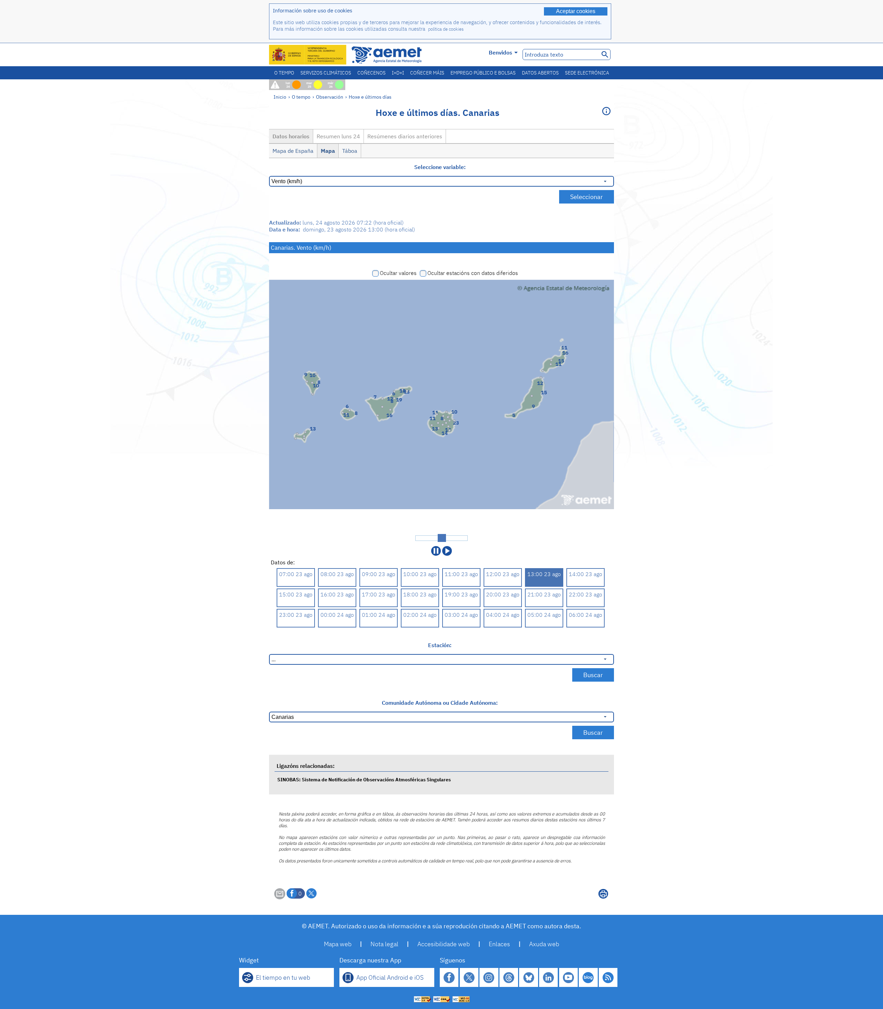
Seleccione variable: (440, 167)
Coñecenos (371, 73)
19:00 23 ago (461, 594)
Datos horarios (290, 136)
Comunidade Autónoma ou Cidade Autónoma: (440, 702)
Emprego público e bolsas (483, 73)
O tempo (284, 73)
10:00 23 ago (420, 574)
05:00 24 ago (544, 614)
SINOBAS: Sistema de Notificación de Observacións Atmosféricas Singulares (364, 779)
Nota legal (384, 944)
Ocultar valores (398, 272)
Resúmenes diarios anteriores (404, 136)
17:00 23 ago (378, 594)
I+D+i (398, 73)
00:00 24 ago (337, 614)
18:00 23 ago (420, 594)
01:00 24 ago (378, 614)
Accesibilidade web (443, 944)
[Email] (279, 897)
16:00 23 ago (337, 594)
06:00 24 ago (585, 614)
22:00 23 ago (585, 594)
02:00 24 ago (420, 614)
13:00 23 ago (544, 574)
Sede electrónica (587, 73)
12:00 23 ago (502, 574)
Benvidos (500, 52)
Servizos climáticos (325, 73)
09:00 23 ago (378, 574)
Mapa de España (293, 150)
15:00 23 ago (295, 594)
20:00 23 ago (502, 594)
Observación (329, 96)
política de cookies (446, 29)
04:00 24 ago (502, 614)
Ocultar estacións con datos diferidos (472, 272)
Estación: (440, 645)
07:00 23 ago (295, 574)
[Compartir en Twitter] (311, 893)
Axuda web (544, 944)
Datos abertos (540, 73)
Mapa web (337, 944)
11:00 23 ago (461, 574)
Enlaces (499, 944)
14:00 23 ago (585, 574)
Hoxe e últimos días (370, 96)
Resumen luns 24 (338, 136)
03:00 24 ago (461, 614)
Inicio (280, 96)
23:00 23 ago (295, 614)
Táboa (349, 150)
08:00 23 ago (337, 574)
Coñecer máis (427, 73)
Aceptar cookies (575, 11)
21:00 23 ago (544, 594)
